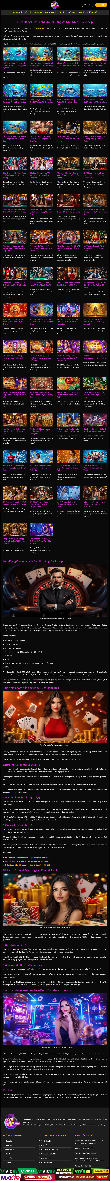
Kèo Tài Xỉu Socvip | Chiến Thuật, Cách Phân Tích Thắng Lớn (40, 467)
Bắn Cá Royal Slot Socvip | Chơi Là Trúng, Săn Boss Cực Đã (41, 102)
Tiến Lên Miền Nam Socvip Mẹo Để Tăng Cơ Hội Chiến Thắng (68, 175)
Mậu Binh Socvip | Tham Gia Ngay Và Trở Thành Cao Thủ (41, 284)
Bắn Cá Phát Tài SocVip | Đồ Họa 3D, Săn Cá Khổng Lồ (94, 64)
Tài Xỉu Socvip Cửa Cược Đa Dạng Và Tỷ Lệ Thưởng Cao (68, 430)
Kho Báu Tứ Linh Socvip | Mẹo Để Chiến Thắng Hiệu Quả (13, 358)
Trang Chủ (17, 12)
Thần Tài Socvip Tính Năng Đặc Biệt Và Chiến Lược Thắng (13, 321)
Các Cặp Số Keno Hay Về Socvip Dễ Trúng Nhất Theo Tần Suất (41, 175)
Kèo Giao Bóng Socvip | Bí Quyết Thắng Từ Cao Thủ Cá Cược (14, 467)
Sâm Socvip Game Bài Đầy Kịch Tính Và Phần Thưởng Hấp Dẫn (14, 248)
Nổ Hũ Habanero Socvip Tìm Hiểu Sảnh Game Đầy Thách (95, 357)
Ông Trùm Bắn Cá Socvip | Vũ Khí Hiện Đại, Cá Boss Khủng (41, 64)
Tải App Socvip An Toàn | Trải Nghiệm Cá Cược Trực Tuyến (14, 503)
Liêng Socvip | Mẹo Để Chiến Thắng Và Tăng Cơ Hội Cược (14, 210)
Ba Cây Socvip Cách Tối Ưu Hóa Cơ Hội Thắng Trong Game (94, 248)
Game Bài (38, 12)
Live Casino (50, 12)
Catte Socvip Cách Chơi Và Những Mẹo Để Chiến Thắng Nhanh (95, 211)
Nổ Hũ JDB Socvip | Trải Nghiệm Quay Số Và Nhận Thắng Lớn (40, 358)
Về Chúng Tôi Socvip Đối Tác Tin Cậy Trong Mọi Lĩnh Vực (26, 857)
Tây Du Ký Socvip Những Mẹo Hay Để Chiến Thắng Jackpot (93, 321)
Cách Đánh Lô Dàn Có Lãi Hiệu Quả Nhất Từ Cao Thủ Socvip (68, 138)
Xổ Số (81, 12)
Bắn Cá (28, 12)
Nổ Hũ (62, 12)
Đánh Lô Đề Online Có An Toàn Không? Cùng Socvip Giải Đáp (40, 138)
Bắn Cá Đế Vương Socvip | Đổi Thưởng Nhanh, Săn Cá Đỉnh (68, 65)
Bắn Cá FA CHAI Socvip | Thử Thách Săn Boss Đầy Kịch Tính (68, 102)
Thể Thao (71, 12)
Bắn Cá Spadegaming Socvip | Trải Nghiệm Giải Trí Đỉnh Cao (14, 138)
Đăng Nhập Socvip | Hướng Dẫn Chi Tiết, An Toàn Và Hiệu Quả (94, 504)
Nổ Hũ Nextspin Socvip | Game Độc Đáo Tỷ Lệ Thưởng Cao (41, 394)
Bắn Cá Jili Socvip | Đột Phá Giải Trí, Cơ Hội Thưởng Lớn (95, 101)
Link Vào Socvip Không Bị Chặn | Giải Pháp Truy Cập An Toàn (40, 541)
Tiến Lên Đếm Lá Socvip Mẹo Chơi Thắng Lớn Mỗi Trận (68, 284)
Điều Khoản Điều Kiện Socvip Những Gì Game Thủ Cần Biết (27, 865)
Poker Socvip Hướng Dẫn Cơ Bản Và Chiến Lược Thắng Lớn (95, 394)
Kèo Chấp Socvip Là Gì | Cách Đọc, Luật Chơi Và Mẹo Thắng (95, 467)
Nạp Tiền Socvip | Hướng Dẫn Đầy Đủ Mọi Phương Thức (67, 504)
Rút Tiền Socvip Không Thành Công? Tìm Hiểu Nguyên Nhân (39, 504)
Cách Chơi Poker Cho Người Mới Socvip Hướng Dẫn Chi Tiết (68, 248)
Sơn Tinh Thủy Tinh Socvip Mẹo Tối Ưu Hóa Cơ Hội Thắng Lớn (67, 321)
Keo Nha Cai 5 (86, 1166)
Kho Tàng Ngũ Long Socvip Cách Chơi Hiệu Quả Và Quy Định (41, 321)
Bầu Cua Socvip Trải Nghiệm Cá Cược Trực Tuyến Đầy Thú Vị (68, 394)
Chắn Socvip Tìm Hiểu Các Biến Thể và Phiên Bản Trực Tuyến (41, 248)
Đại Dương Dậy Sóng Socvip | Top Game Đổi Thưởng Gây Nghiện (14, 65)
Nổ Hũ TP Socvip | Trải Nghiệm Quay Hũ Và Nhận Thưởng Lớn (67, 358)
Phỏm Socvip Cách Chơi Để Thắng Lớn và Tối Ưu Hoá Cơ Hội (14, 285)
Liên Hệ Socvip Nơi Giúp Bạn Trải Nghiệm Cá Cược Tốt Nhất (28, 861)
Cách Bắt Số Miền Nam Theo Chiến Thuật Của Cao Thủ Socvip (14, 175)
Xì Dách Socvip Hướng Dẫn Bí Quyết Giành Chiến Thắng (68, 210)
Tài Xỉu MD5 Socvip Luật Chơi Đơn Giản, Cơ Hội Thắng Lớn (40, 431)
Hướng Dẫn (92, 12)
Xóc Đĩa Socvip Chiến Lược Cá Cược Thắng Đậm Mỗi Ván (14, 431)
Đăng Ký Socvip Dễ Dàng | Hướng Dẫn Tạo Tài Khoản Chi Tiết (14, 541)
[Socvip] (55, 5)
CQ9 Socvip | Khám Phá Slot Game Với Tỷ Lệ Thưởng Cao (14, 101)
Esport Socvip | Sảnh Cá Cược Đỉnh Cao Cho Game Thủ (67, 467)
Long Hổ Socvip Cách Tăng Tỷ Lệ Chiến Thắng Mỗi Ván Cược (41, 211)
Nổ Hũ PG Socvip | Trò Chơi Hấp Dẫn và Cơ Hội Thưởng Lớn (14, 394)
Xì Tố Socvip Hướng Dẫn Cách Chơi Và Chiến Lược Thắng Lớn (93, 175)
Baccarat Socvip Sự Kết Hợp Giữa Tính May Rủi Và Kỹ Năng (95, 285)
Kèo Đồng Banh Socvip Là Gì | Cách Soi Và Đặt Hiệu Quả (94, 430)
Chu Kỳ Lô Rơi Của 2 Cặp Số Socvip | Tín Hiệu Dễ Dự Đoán (94, 138)
